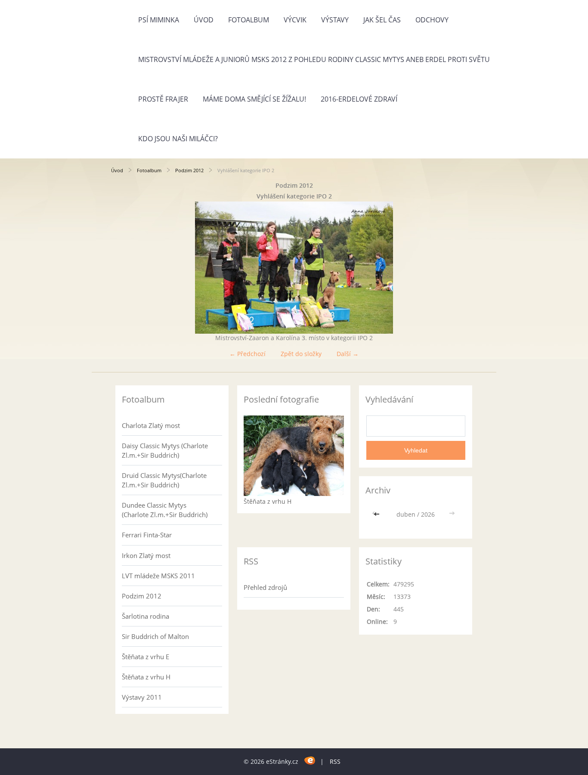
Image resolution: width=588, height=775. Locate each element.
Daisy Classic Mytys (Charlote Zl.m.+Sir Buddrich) (165, 450)
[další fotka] (463, 268)
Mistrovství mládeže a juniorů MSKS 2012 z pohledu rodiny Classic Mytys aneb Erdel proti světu (314, 59)
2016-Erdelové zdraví (359, 99)
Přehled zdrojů (265, 587)
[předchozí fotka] (125, 268)
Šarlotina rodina (145, 616)
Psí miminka (158, 20)
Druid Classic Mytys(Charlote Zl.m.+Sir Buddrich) (164, 480)
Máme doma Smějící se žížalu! (254, 99)
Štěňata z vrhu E (145, 656)
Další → (348, 354)
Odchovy (432, 20)
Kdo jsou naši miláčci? (178, 138)
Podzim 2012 (189, 170)
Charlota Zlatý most (151, 425)
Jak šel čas (382, 20)
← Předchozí (247, 354)
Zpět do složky (301, 354)
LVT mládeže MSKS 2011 (158, 575)
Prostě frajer (163, 99)
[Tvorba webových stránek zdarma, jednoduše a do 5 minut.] (310, 760)
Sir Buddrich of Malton (155, 636)
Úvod (204, 20)
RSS (335, 761)
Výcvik (295, 20)
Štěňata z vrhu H (146, 677)
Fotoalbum (248, 20)
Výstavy (335, 20)
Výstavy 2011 (142, 697)
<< (377, 514)
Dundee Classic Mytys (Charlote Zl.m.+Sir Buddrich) (164, 510)
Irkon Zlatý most (146, 555)
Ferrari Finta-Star (147, 534)
